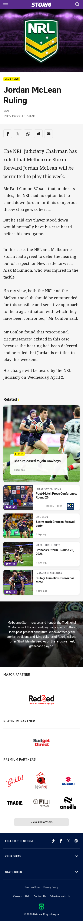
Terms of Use (32, 887)
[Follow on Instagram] (76, 841)
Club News (12, 79)
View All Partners (42, 822)
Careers (17, 896)
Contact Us (40, 896)
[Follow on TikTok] (53, 841)
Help (27, 896)
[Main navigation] (5, 4)
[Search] (77, 4)
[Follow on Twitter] (68, 841)
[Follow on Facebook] (61, 841)
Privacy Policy (51, 887)
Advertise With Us (60, 896)
